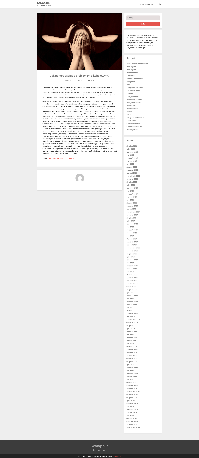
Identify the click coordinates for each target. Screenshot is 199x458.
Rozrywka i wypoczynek (135, 118)
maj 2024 (130, 227)
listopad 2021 (131, 317)
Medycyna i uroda (133, 103)
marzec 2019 (131, 413)
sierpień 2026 (131, 146)
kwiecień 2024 (132, 230)
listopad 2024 (131, 209)
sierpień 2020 (131, 362)
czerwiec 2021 (132, 332)
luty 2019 (130, 416)
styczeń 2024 (131, 239)
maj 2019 (130, 407)
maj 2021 (130, 335)
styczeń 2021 (131, 347)
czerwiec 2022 (132, 296)
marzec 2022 (131, 305)
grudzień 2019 (132, 386)
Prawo (129, 112)
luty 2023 (130, 272)
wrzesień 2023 (132, 251)
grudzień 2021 (132, 314)
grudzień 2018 (132, 422)
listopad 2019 (131, 389)
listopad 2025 (131, 173)
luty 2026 (130, 164)
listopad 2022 (131, 281)
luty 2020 (130, 380)
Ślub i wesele (131, 121)
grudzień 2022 (132, 278)
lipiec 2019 (130, 401)
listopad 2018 (131, 425)
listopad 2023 (131, 245)
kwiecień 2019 (132, 410)
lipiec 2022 (130, 293)
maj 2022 (130, 299)
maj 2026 (130, 155)
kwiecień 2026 (132, 158)
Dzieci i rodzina (132, 73)
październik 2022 (133, 284)
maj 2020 (130, 371)
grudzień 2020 (132, 350)
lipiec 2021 (130, 329)
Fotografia (130, 82)
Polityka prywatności (146, 4)
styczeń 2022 (131, 311)
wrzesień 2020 (132, 359)
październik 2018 (133, 428)
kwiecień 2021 (132, 338)
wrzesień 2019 (132, 395)
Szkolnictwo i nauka (134, 127)
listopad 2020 (131, 353)
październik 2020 (133, 356)
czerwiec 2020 (132, 368)
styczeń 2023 (131, 275)
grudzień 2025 (132, 170)
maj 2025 (130, 191)
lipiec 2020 (130, 365)
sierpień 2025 (131, 182)
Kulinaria (129, 94)
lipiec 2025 (130, 185)
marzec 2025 (131, 197)
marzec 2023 (131, 269)
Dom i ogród (131, 67)
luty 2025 (130, 200)
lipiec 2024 (130, 221)
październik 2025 (133, 176)
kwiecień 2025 (132, 194)
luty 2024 (130, 236)
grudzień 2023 (132, 242)
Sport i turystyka (133, 124)
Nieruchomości (132, 109)
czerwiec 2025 (132, 188)
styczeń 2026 (131, 167)
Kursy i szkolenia (132, 97)
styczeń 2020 (131, 383)
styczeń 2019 (131, 419)
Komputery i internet (134, 88)
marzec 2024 (131, 233)
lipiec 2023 (130, 257)
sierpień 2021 (131, 326)
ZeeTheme (117, 456)
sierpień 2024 (131, 218)
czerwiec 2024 (132, 224)
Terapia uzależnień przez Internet (62, 158)
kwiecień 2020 (132, 374)
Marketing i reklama (134, 100)
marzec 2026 (131, 161)
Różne (128, 115)
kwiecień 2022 (132, 302)
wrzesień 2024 (132, 215)
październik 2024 (133, 212)
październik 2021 (133, 320)
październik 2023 (133, 248)
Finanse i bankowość (134, 79)
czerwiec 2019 (132, 404)
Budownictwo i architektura (137, 64)
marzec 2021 (131, 341)
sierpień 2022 (131, 290)
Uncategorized (89, 80)
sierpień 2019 (131, 398)
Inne (128, 85)
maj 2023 (130, 263)
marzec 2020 (131, 377)
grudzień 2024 (132, 206)
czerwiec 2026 (132, 152)
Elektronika (130, 76)
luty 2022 (130, 308)
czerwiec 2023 (132, 260)
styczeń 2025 (131, 203)
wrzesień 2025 (132, 179)
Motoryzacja (131, 106)
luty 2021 (130, 344)
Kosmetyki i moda (133, 91)
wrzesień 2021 (132, 323)
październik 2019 (133, 392)
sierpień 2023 (131, 254)
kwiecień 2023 (132, 266)
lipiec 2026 (130, 149)
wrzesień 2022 (132, 287)
